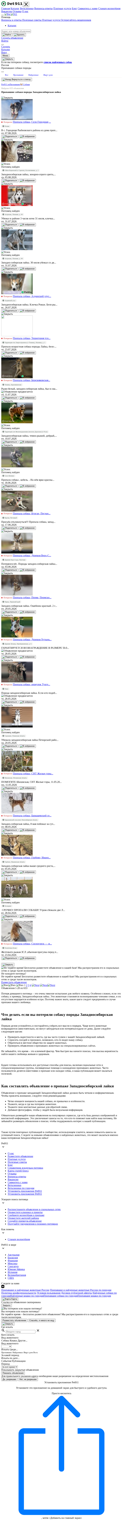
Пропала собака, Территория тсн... (31, 338)
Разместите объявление (20, 1156)
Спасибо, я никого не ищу (41, 1320)
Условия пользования (48, 1293)
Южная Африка (16, 1269)
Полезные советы (32, 20)
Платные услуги (62, 8)
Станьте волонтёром (109, 8)
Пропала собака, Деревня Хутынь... (32, 639)
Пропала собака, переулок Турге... (31, 684)
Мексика (12, 1263)
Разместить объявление (14, 982)
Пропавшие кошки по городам (94, 1295)
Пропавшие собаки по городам (61, 1295)
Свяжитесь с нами (88, 8)
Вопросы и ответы (11, 20)
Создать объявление (12, 38)
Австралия (13, 1254)
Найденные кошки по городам (27, 1295)
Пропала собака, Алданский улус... (32, 296)
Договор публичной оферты (76, 1293)
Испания (12, 1272)
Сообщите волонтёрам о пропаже (26, 1215)
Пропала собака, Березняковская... (31, 380)
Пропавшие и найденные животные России (25, 1290)
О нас (25, 11)
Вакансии (6, 11)
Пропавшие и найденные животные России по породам (80, 1290)
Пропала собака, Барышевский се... (32, 815)
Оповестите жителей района (23, 1218)
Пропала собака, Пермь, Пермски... (32, 597)
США (11, 1278)
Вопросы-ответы (43, 8)
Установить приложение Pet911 (25, 1191)
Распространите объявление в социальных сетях (34, 1209)
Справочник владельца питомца (25, 1167)
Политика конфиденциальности (18, 1293)
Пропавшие (15, 84)
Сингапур (13, 1266)
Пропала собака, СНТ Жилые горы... (33, 773)
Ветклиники (27, 8)
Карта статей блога (18, 1170)
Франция (13, 1260)
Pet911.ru (5, 84)
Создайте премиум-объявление (25, 1221)
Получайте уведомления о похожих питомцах (33, 1223)
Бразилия (13, 1257)
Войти (4, 40)
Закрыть (7, 1305)
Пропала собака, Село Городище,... (32, 122)
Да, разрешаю (9, 1379)
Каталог (15, 8)
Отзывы (17, 11)
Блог (74, 8)
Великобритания (17, 1275)
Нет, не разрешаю (28, 1379)
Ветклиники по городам (21, 1188)
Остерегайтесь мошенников (76, 20)
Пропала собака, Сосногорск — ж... (32, 943)
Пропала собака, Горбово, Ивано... (32, 857)
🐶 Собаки (25, 84)
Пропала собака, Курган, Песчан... (31, 513)
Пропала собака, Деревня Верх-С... (32, 555)
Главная (5, 8)
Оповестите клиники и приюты (25, 1212)
